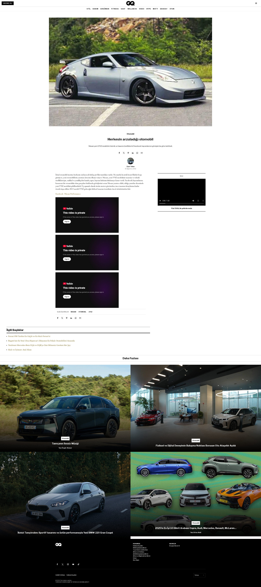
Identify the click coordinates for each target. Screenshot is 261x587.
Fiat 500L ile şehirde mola (181, 208)
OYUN (172, 9)
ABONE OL (7, 3)
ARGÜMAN (104, 9)
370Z (90, 312)
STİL (89, 9)
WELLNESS (132, 9)
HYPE (148, 9)
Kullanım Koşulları (72, 575)
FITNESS (115, 9)
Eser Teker (131, 166)
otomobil (82, 312)
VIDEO (141, 9)
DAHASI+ (164, 9)
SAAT (123, 9)
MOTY (155, 9)
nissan (73, 312)
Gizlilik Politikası (60, 575)
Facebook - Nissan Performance (68, 193)
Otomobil (130, 134)
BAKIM (95, 9)
